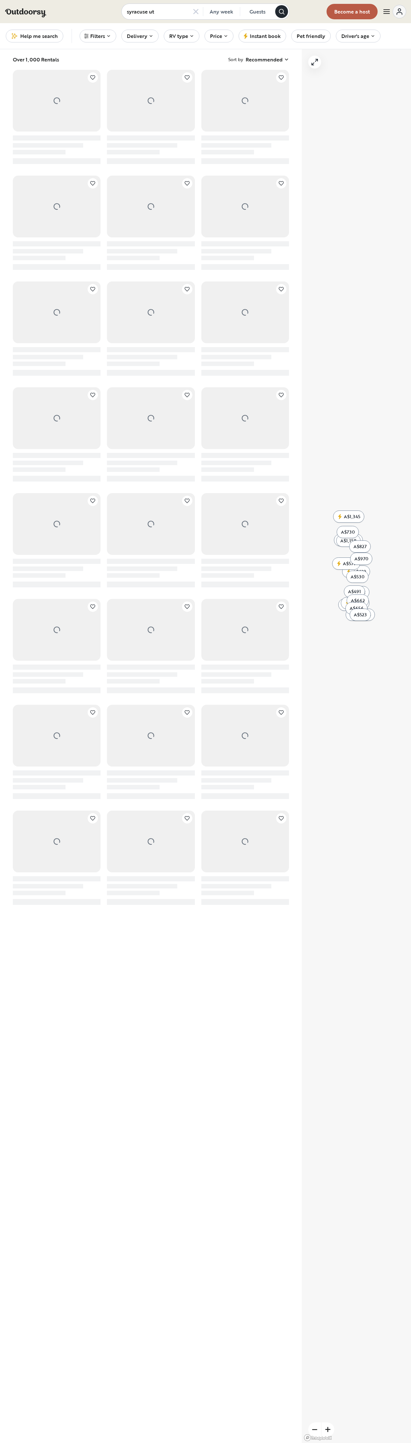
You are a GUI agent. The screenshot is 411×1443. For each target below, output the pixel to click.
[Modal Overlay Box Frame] (205, 721)
